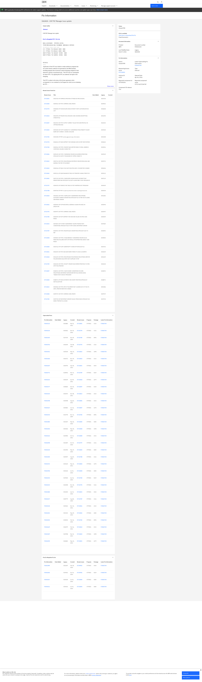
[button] (200, 670)
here (130, 675)
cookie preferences (90, 673)
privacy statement (96, 675)
